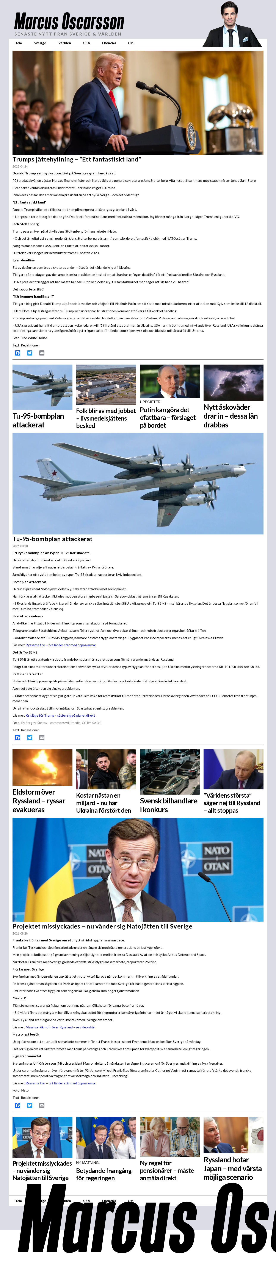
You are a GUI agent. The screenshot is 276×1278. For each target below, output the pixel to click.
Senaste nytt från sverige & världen (68, 33)
